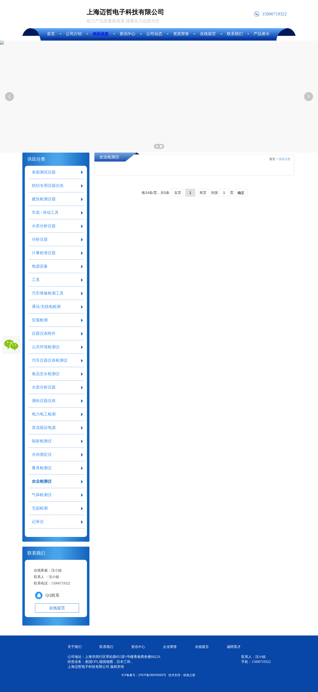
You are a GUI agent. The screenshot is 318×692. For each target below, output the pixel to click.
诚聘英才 (234, 647)
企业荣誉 (170, 647)
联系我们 (106, 647)
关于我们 (74, 647)
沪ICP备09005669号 (152, 675)
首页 (177, 193)
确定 (241, 193)
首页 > (273, 159)
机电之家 (189, 675)
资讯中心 (138, 647)
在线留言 (202, 647)
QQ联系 (52, 595)
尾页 (202, 193)
